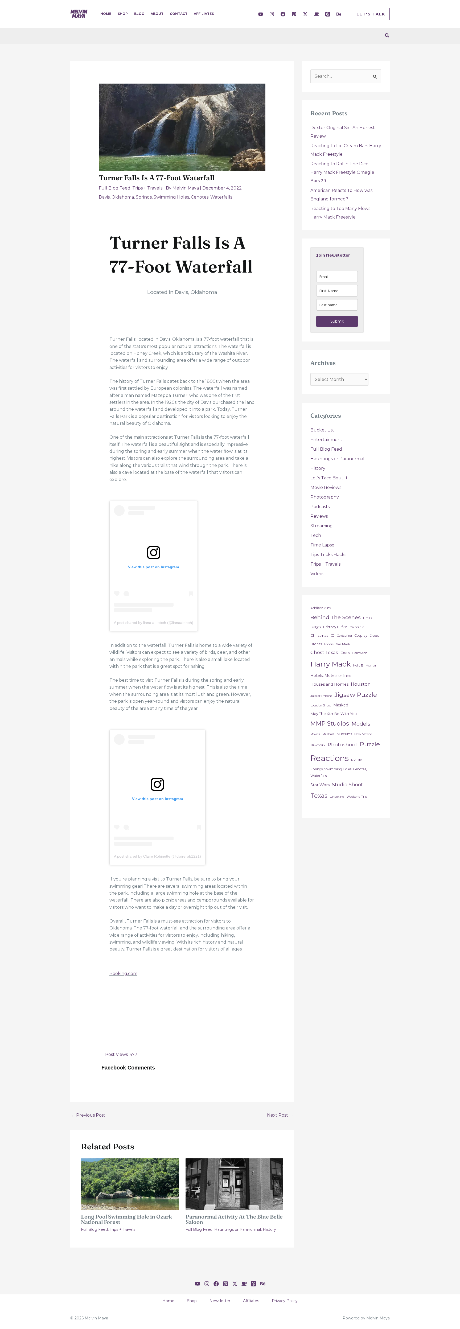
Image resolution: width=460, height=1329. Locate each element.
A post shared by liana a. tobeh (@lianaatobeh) (153, 622)
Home (105, 14)
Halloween (359, 653)
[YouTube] (260, 14)
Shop (123, 14)
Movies (315, 734)
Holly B (358, 665)
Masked (340, 705)
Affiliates (204, 14)
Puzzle (370, 744)
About (157, 14)
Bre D (367, 618)
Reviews (319, 516)
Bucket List (322, 430)
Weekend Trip (357, 797)
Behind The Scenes (335, 617)
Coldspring (344, 635)
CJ (333, 635)
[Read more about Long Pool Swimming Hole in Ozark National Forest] (130, 1183)
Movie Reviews (325, 487)
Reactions (329, 758)
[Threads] (327, 14)
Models (360, 724)
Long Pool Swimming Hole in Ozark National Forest (126, 1219)
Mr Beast (328, 734)
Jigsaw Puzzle (356, 694)
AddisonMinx (320, 608)
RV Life (356, 760)
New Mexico (363, 734)
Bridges (315, 627)
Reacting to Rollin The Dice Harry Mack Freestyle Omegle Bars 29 (342, 172)
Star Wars (320, 785)
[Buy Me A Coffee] (316, 14)
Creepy (374, 635)
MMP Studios (329, 723)
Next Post (280, 1115)
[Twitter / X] (305, 14)
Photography (324, 497)
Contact (178, 14)
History (269, 1229)
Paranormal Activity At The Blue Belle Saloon (234, 1219)
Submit (337, 321)
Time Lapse (322, 545)
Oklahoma (123, 197)
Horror (371, 665)
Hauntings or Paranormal (237, 1229)
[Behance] (338, 14)
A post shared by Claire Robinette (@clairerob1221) (157, 856)
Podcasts (320, 506)
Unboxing (337, 797)
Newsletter (220, 1300)
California (357, 627)
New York (317, 745)
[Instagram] (271, 14)
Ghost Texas (324, 652)
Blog (139, 14)
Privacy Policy (285, 1300)
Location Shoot (320, 705)
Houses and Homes (329, 684)
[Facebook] (283, 14)
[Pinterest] (294, 14)
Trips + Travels (147, 188)
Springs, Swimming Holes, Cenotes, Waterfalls (184, 197)
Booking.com (123, 973)
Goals (345, 653)
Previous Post (88, 1115)
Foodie (329, 644)
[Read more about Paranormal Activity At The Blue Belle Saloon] (235, 1183)
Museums (344, 734)
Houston (361, 684)
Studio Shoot (347, 784)
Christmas (319, 635)
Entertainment (326, 439)
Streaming (321, 525)
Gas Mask (343, 644)
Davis (104, 197)
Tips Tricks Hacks (328, 554)
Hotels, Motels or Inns (330, 675)
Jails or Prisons (321, 696)
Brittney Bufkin (335, 627)
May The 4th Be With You (333, 713)
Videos (317, 573)
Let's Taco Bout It (329, 477)
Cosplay (360, 635)
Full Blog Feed (114, 188)
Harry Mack (330, 664)
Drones (316, 644)
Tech (315, 535)
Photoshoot (342, 744)
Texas (318, 795)
